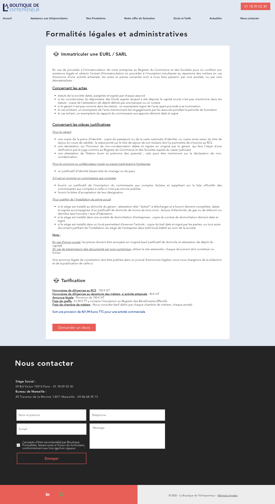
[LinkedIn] (47, 494)
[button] (55, 18)
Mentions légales (228, 495)
